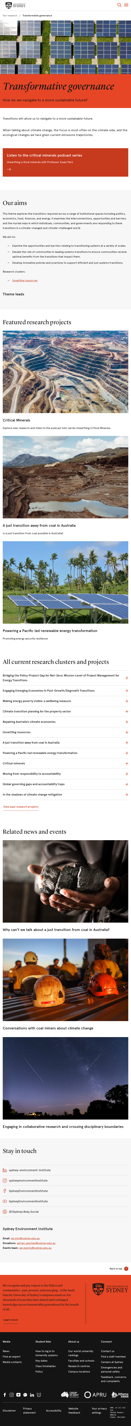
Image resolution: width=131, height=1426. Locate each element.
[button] (119, 5)
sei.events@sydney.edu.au (35, 1248)
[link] (10, 16)
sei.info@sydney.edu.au (25, 1238)
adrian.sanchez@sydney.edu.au (36, 1243)
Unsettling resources (25, 280)
